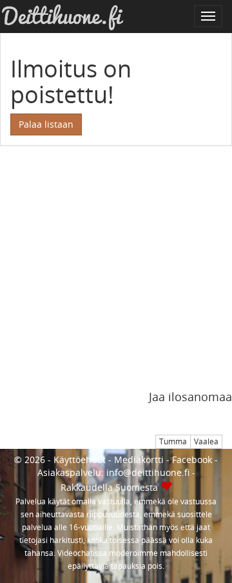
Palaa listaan (46, 124)
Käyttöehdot (79, 459)
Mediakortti (139, 459)
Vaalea (206, 441)
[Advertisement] (116, 275)
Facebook (192, 459)
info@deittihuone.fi (147, 472)
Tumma (173, 441)
